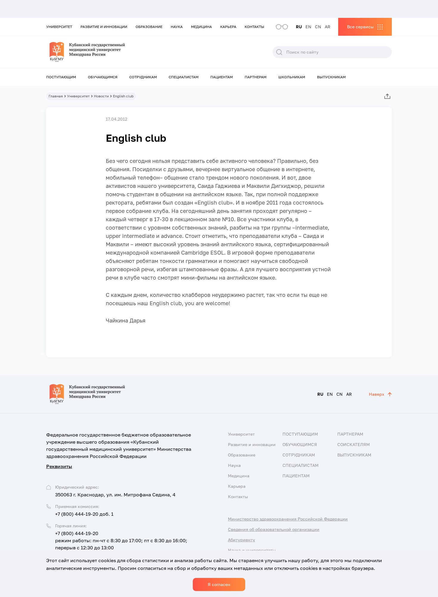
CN (318, 26)
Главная (56, 96)
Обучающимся (102, 77)
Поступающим (61, 77)
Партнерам (255, 77)
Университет (59, 26)
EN (308, 26)
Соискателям (353, 444)
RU (299, 26)
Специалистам (183, 77)
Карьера (228, 26)
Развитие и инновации (103, 26)
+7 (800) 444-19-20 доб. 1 (84, 514)
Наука (177, 26)
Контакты (254, 26)
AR (327, 26)
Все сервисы (360, 26)
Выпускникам (331, 77)
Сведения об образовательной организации (273, 529)
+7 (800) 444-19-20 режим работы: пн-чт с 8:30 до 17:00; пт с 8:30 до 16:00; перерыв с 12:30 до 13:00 (121, 540)
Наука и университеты (252, 550)
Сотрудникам (143, 77)
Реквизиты (59, 466)
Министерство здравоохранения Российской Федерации (288, 518)
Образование (149, 26)
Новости (101, 96)
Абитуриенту (241, 539)
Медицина (201, 26)
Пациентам (221, 77)
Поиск (279, 52)
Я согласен (219, 584)
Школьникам (291, 77)
